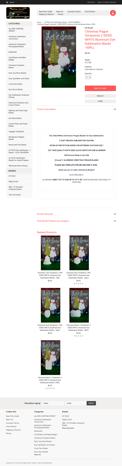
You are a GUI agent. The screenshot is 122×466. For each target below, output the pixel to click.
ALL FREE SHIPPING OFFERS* (16, 30)
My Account (91, 2)
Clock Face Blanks (16, 84)
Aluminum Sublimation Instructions (17, 37)
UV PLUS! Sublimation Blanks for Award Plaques (19, 159)
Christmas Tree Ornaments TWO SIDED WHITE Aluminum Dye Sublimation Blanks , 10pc (50, 275)
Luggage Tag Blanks (16, 131)
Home (39, 22)
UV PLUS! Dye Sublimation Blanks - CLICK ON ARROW (19, 151)
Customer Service (74, 11)
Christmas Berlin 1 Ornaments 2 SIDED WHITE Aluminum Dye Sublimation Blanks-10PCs (50, 380)
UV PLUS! (12, 176)
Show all (37, 454)
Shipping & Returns (46, 14)
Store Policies (90, 11)
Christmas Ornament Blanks (16, 66)
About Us (59, 11)
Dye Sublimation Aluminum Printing (19, 96)
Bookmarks (13, 52)
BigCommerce (48, 463)
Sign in (100, 2)
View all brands (15, 195)
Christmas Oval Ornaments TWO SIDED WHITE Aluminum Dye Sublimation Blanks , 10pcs (50, 327)
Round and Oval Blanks (17, 145)
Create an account (110, 2)
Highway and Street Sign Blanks (18, 111)
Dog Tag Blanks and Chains (19, 78)
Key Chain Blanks (15, 118)
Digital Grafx (13, 181)
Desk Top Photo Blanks (17, 73)
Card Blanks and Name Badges (17, 58)
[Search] (7, 2)
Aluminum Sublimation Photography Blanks (17, 45)
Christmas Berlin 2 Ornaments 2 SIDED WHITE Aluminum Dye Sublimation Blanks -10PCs (78, 327)
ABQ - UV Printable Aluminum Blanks (16, 188)
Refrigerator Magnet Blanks (16, 138)
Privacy (60, 14)
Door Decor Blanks (16, 89)
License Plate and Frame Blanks (18, 125)
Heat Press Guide (45, 11)
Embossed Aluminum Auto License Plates (19, 104)
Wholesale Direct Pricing (18, 166)
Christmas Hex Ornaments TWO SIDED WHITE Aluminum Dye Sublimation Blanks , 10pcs (78, 275)
